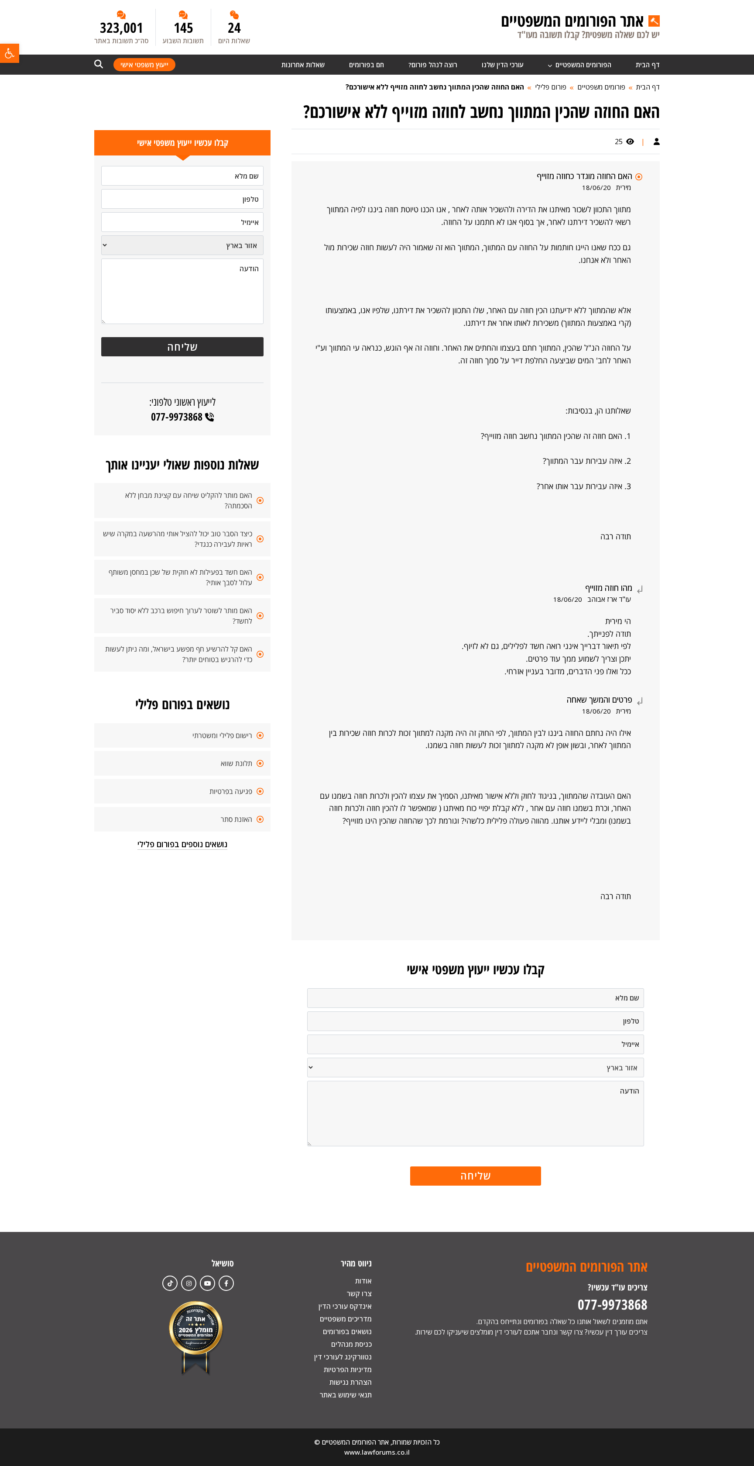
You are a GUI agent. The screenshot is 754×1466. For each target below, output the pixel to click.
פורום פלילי (550, 87)
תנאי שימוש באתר (345, 1395)
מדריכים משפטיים (346, 1319)
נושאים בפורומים (347, 1331)
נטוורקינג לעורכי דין (343, 1357)
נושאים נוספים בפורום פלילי (182, 844)
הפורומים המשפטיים (582, 64)
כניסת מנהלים (351, 1344)
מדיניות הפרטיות (348, 1369)
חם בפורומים (366, 64)
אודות (363, 1281)
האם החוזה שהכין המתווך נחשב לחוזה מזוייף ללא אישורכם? (435, 87)
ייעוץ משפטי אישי (144, 64)
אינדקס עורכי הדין (345, 1306)
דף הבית (648, 64)
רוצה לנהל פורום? (432, 64)
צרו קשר (359, 1293)
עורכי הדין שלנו (503, 64)
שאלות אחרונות (303, 64)
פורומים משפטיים (601, 87)
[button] (9, 53)
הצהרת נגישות (350, 1382)
